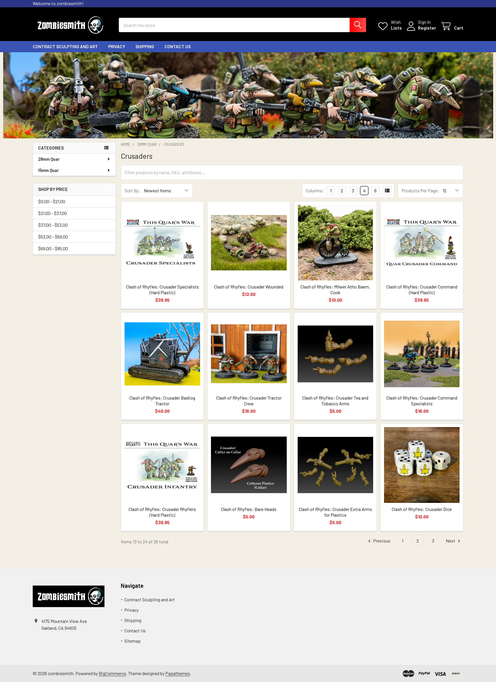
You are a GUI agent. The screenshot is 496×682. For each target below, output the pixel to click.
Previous (381, 540)
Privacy (116, 46)
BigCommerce (112, 673)
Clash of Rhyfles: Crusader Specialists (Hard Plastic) (162, 289)
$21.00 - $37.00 (52, 213)
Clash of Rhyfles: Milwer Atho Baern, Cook (335, 289)
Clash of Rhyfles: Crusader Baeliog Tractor (162, 400)
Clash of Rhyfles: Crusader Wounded (248, 286)
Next (451, 540)
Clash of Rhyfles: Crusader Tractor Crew (249, 400)
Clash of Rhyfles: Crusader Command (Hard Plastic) (421, 289)
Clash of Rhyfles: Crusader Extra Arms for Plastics (335, 512)
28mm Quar (49, 159)
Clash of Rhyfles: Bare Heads (248, 509)
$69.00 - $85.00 (53, 248)
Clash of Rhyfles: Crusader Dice (422, 509)
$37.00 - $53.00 (53, 225)
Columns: (315, 190)
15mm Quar (48, 170)
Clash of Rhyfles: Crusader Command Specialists (421, 400)
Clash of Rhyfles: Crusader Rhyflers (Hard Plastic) (162, 512)
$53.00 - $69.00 (53, 236)
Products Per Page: (420, 190)
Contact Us (177, 46)
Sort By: (132, 190)
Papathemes (177, 673)
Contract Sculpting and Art (65, 46)
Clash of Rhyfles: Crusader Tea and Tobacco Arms (335, 400)
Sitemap (132, 641)
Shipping (144, 46)
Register (427, 27)
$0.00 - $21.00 (51, 201)
